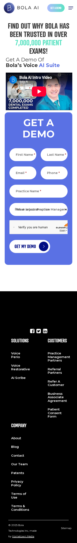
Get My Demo (25, 246)
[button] (70, 8)
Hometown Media (23, 536)
